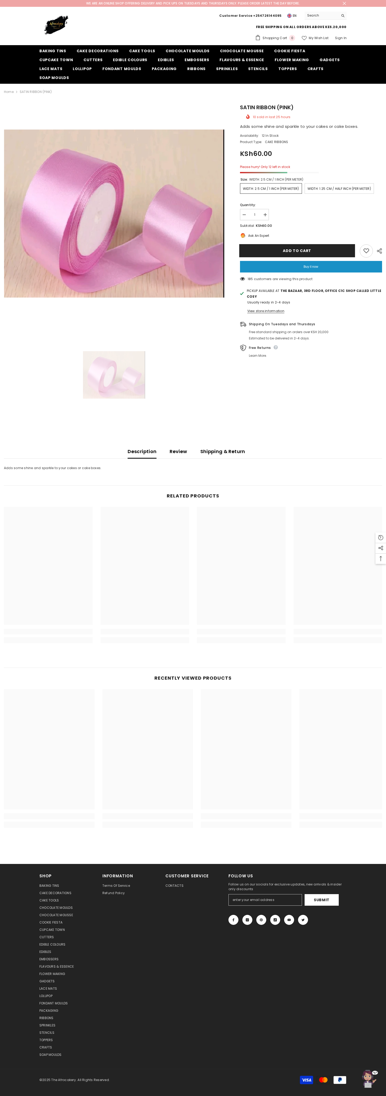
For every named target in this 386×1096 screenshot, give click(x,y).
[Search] (326, 16)
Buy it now (311, 266)
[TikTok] (275, 920)
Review (178, 451)
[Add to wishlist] (366, 250)
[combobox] (321, 15)
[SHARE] (377, 251)
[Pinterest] (261, 920)
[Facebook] (233, 920)
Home (9, 92)
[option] (114, 213)
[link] (48, 631)
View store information (265, 310)
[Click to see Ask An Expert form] (369, 1079)
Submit (322, 900)
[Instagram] (247, 920)
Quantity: (248, 205)
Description (142, 451)
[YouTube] (289, 920)
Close (344, 3)
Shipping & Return (222, 451)
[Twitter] (303, 920)
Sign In (341, 38)
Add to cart (298, 250)
